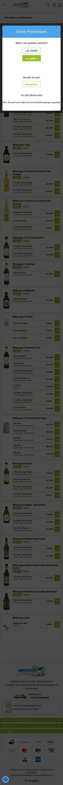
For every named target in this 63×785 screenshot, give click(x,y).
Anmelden (31, 84)
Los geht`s (31, 58)
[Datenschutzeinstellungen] (5, 779)
